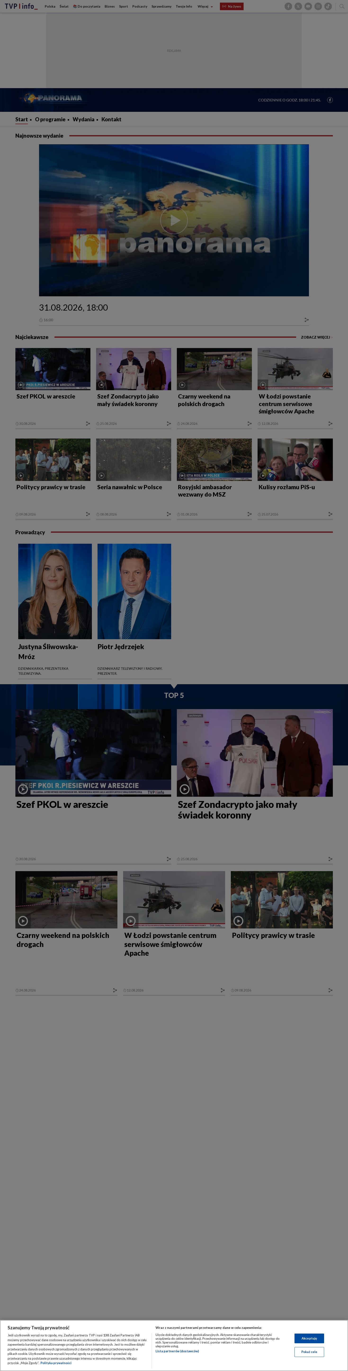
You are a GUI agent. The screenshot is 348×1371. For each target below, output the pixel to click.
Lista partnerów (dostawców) (177, 1351)
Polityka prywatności (55, 1363)
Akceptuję (309, 1338)
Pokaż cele (309, 1352)
